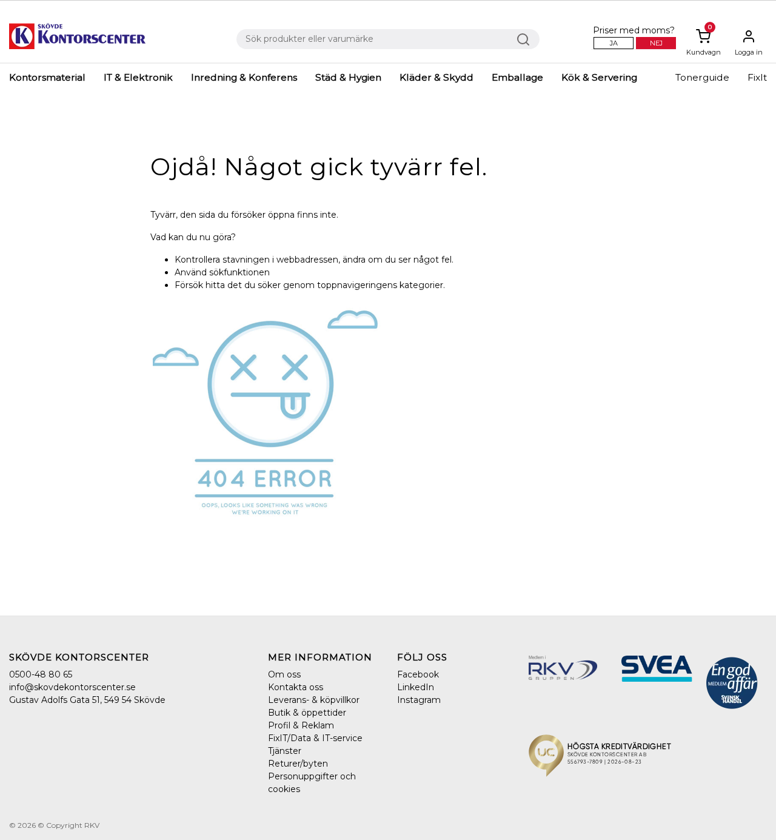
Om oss (284, 674)
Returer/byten (298, 763)
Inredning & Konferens (244, 77)
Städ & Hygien (348, 77)
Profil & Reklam (301, 725)
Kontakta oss (295, 687)
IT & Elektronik (138, 77)
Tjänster (284, 750)
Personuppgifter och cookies (312, 783)
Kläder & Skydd (436, 77)
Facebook (418, 674)
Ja (614, 43)
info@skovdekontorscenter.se (72, 687)
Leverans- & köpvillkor (314, 699)
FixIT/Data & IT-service (315, 738)
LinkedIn (415, 687)
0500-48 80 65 (40, 674)
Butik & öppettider (307, 712)
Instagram (419, 699)
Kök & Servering (599, 77)
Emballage (517, 77)
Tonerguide (702, 77)
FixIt (757, 77)
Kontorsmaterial (47, 77)
